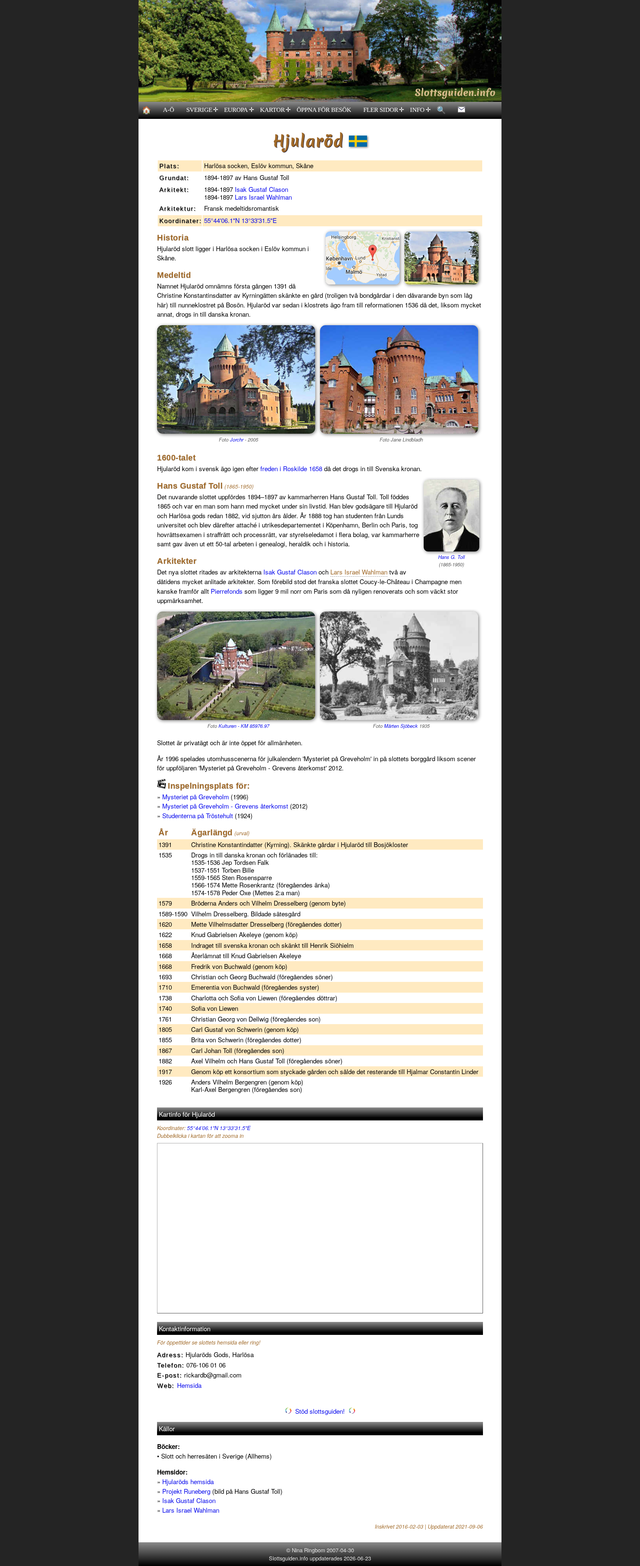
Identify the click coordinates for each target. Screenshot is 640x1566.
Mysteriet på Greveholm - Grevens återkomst (225, 805)
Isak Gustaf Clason (261, 189)
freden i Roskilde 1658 (291, 468)
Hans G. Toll (451, 556)
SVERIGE (202, 110)
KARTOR (275, 110)
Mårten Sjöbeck (401, 725)
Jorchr (236, 439)
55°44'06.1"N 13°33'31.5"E (240, 220)
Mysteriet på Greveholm (195, 796)
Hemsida (189, 1385)
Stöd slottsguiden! (320, 1411)
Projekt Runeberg (186, 1491)
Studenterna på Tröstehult (197, 815)
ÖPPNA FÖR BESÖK (324, 109)
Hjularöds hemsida (188, 1481)
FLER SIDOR (383, 110)
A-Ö (168, 109)
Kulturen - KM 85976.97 (244, 725)
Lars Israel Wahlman (263, 196)
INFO (420, 110)
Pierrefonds (227, 591)
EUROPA (239, 110)
